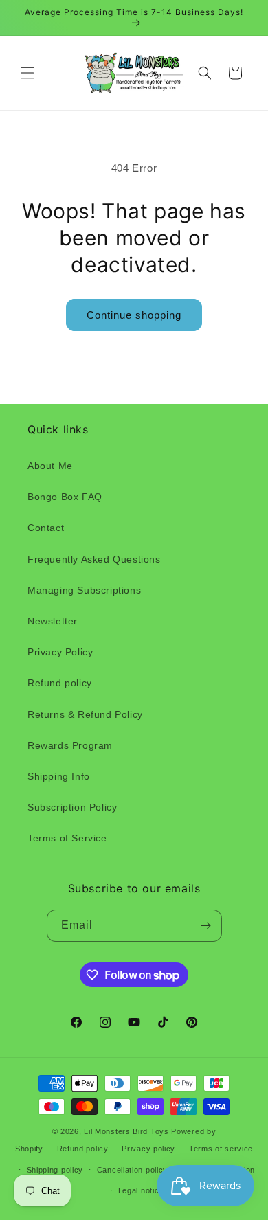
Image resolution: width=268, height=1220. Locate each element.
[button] (27, 73)
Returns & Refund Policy (85, 714)
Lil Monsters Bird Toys (126, 1131)
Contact (45, 527)
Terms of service (221, 1148)
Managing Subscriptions (84, 590)
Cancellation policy (132, 1170)
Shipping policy (55, 1170)
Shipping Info (58, 776)
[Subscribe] (206, 926)
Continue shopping (134, 315)
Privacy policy (148, 1148)
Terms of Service (67, 838)
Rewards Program (70, 745)
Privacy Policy (60, 651)
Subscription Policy (72, 807)
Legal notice (141, 1190)
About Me (50, 465)
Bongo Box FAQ (64, 496)
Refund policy (59, 682)
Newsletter (52, 620)
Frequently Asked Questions (94, 559)
